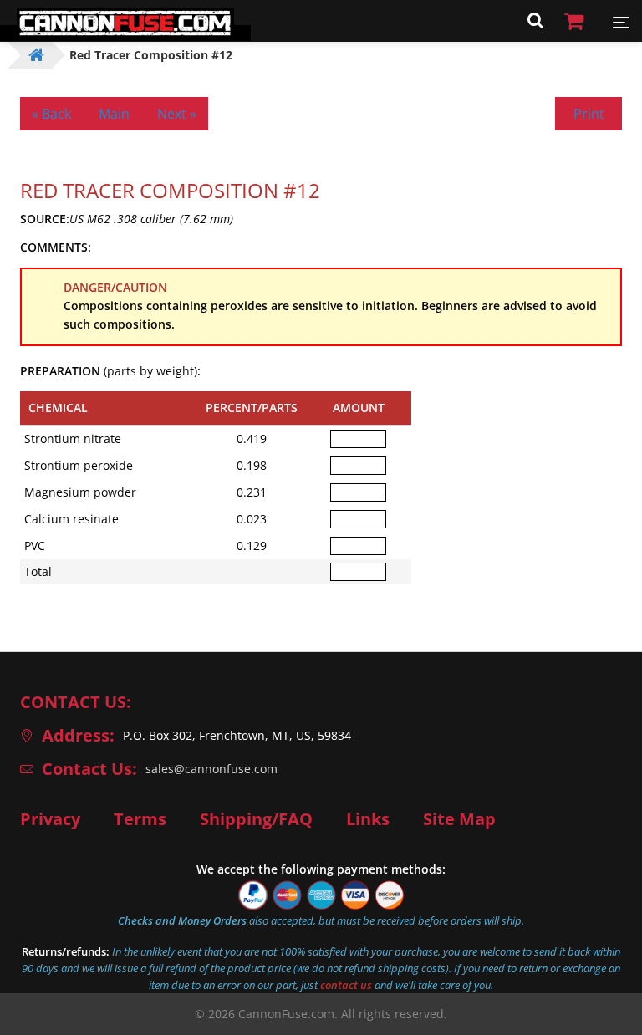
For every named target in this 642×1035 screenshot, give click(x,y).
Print (588, 114)
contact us (346, 984)
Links (368, 819)
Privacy (50, 819)
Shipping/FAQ (256, 819)
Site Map (459, 819)
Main (114, 114)
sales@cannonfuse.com (211, 769)
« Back (51, 114)
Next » (176, 114)
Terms (140, 819)
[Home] (125, 33)
